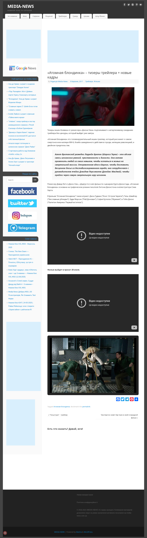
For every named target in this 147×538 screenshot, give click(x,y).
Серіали (36, 16)
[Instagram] (132, 5)
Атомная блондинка (62, 406)
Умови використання (85, 495)
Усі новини (12, 16)
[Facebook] (124, 5)
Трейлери (62, 16)
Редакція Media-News (59, 81)
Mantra (79, 532)
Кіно (25, 16)
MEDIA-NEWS (20, 6)
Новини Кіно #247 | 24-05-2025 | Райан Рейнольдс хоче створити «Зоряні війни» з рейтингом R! (21, 306)
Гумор (75, 16)
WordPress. (88, 532)
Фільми (97, 81)
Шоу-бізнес (100, 16)
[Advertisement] (93, 46)
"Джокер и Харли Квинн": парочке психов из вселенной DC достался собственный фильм (22, 135)
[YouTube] (140, 5)
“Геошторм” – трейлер (58, 415)
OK (34, 180)
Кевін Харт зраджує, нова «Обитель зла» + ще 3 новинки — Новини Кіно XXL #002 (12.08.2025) (22, 273)
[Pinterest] (136, 5)
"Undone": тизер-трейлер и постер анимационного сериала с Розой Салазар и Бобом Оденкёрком (21, 124)
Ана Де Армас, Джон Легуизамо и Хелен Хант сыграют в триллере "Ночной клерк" (21, 161)
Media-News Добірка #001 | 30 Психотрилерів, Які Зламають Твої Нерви (22, 295)
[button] (88, 386)
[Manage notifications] (5, 533)
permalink (86, 406)
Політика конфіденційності (87, 502)
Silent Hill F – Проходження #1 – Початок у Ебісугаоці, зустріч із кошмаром (20, 262)
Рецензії (49, 16)
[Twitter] (128, 5)
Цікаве (86, 16)
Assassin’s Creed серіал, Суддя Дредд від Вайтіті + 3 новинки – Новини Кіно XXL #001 (20, 284)
